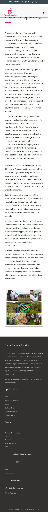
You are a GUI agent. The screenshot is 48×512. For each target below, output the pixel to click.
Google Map (15, 480)
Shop (7, 404)
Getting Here (9, 408)
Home (7, 397)
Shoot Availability (11, 401)
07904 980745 (16, 462)
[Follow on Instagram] (12, 501)
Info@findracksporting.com (21, 454)
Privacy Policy (10, 415)
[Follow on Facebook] (7, 501)
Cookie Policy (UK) (11, 412)
